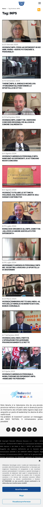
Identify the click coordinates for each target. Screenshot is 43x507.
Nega (21, 496)
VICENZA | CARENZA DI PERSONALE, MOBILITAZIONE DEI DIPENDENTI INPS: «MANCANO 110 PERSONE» (19, 376)
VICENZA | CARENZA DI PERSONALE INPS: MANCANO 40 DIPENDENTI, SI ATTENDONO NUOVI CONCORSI (20, 158)
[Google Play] (29, 429)
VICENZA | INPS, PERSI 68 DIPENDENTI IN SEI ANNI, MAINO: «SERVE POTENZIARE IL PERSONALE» (21, 49)
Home (4, 8)
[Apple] (35, 429)
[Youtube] (19, 429)
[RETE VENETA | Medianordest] (22, 1)
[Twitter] (13, 429)
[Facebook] (8, 429)
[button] (39, 461)
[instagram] (24, 429)
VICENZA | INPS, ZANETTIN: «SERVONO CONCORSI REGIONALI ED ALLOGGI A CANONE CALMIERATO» (19, 122)
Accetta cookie (21, 489)
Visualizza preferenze (21, 502)
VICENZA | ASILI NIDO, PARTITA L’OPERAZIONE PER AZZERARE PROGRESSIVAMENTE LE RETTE (16, 340)
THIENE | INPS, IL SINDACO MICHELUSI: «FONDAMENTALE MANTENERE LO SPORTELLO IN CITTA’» (19, 86)
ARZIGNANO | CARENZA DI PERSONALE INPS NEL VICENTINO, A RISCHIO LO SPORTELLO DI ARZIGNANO (21, 267)
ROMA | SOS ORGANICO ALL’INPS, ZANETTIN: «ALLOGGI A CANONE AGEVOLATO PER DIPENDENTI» (21, 231)
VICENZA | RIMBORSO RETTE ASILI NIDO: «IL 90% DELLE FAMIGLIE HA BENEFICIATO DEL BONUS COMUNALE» (21, 304)
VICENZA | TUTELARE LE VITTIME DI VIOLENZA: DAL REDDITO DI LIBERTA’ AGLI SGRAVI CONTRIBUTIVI (20, 195)
